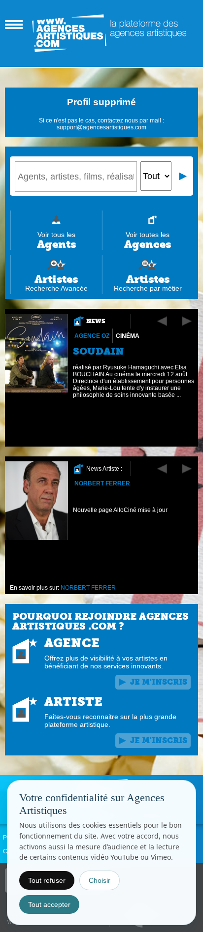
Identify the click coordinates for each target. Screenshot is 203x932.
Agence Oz (91, 335)
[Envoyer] (183, 176)
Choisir (99, 880)
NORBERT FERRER (102, 483)
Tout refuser (47, 880)
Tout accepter (49, 904)
